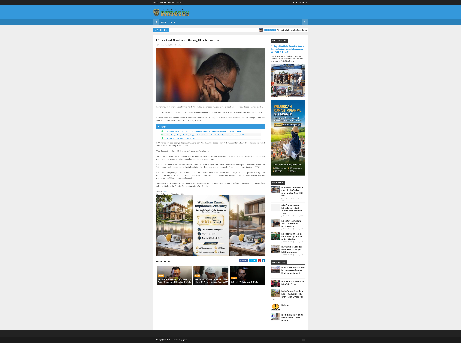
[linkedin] (303, 2)
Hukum (179, 45)
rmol (165, 191)
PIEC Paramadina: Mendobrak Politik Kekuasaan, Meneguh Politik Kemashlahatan (291, 249)
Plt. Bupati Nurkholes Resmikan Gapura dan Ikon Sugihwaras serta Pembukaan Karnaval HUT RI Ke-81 (294, 30)
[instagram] (300, 2)
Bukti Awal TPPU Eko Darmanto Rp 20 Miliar (180, 138)
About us (155, 2)
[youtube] (306, 2)
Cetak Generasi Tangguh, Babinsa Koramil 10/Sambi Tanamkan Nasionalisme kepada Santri (292, 209)
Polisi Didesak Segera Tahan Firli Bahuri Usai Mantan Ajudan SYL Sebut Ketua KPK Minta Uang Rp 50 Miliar (203, 131)
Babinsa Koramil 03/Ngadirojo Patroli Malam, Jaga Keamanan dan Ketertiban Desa (292, 236)
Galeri (172, 22)
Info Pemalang (256, 30)
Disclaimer (163, 2)
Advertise (178, 2)
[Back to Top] (303, 340)
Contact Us (171, 2)
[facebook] (296, 2)
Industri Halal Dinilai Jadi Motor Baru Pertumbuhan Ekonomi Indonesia (292, 317)
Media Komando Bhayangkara (178, 340)
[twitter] (293, 2)
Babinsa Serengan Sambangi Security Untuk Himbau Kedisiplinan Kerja (291, 223)
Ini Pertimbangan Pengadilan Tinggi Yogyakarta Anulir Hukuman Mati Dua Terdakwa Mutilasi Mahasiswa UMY (204, 135)
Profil (163, 22)
